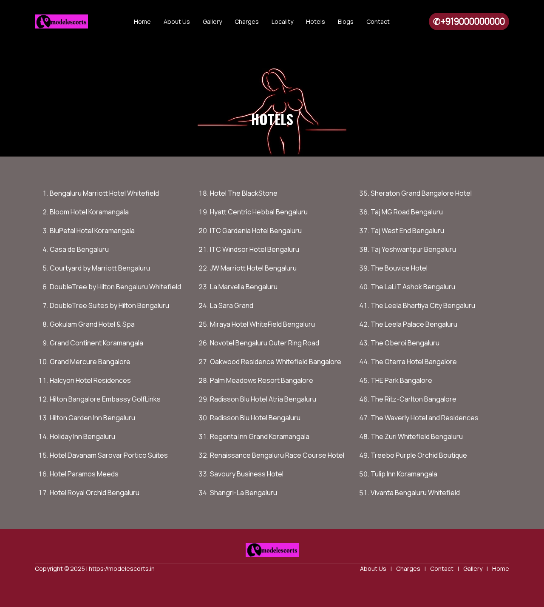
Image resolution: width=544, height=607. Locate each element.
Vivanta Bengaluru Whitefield (415, 492)
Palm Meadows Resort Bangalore (261, 380)
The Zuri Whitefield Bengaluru (417, 436)
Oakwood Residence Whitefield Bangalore (275, 361)
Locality (282, 21)
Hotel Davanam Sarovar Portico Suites (109, 455)
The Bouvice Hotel (399, 268)
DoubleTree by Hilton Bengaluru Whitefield (115, 286)
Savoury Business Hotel (246, 474)
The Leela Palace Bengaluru (414, 324)
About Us (177, 21)
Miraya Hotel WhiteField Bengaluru (262, 324)
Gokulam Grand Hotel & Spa (92, 324)
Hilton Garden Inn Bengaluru (92, 417)
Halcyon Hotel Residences (90, 380)
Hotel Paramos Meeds (84, 474)
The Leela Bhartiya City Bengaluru (423, 305)
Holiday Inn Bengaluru (82, 436)
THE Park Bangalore (401, 380)
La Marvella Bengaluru (244, 286)
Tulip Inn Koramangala (404, 474)
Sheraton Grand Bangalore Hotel (421, 193)
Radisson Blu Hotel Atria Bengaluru (263, 399)
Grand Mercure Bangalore (90, 361)
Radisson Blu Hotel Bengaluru (255, 417)
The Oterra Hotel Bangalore (414, 361)
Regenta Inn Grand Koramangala (259, 436)
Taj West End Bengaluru (407, 230)
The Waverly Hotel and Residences (425, 417)
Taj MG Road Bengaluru (407, 212)
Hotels (315, 21)
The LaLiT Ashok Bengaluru (413, 286)
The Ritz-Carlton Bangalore (413, 399)
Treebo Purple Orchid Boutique (419, 455)
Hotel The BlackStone (244, 193)
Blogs (346, 21)
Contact (378, 21)
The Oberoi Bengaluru (405, 343)
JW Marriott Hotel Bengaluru (253, 268)
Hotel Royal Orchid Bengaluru (94, 492)
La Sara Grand (231, 305)
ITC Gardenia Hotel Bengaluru (256, 230)
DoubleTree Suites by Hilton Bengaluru (109, 305)
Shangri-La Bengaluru (243, 492)
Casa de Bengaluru (79, 249)
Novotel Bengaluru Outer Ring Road (264, 343)
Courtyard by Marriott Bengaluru (100, 268)
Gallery (212, 21)
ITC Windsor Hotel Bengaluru (254, 249)
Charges (247, 21)
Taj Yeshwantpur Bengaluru (413, 249)
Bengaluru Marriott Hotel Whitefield (104, 193)
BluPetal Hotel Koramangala (92, 230)
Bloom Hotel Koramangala (89, 212)
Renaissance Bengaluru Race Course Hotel (277, 455)
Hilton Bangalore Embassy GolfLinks (105, 399)
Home (142, 21)
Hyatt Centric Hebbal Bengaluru (259, 212)
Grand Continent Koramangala (96, 343)
